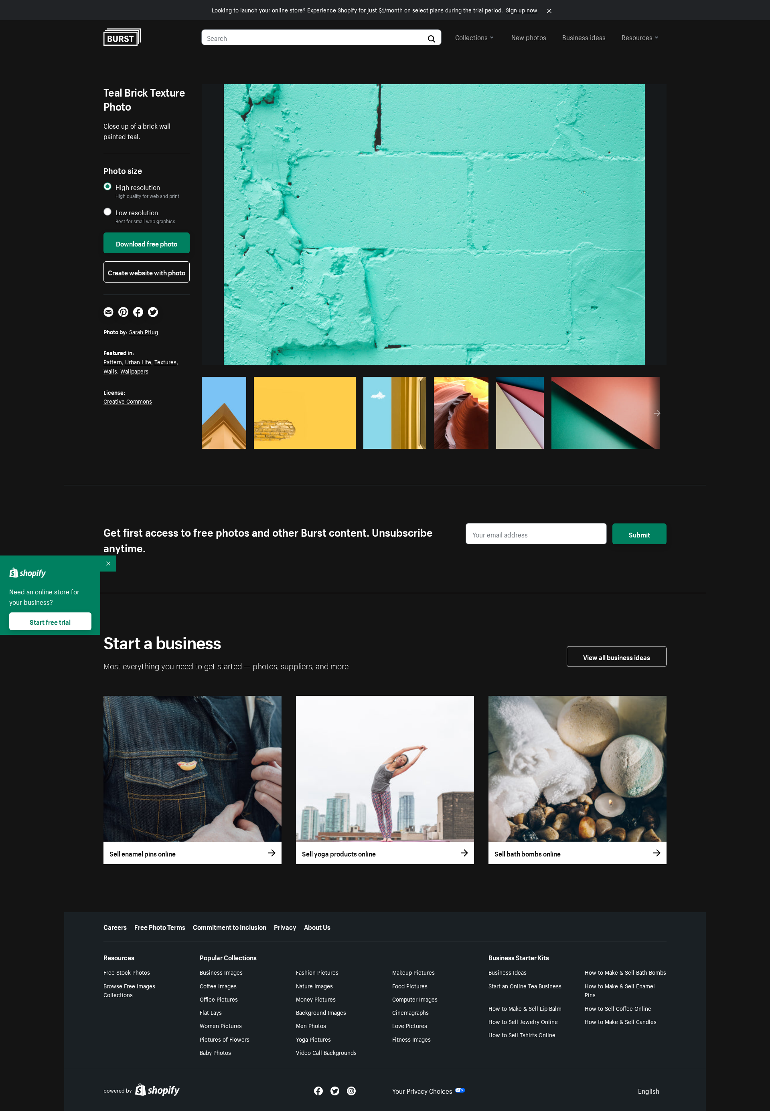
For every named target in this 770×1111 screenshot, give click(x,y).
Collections (471, 36)
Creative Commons (127, 400)
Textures (165, 361)
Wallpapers (134, 370)
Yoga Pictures (313, 1038)
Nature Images (314, 985)
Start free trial (50, 621)
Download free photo (146, 243)
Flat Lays (211, 1012)
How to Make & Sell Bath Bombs (625, 972)
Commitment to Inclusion (229, 926)
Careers (115, 926)
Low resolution (137, 212)
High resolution (138, 187)
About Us (317, 926)
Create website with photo (146, 272)
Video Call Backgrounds (326, 1052)
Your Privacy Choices (422, 1090)
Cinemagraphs (410, 1012)
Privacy (285, 926)
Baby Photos (215, 1052)
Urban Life (138, 361)
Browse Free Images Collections (129, 990)
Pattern (112, 361)
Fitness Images (411, 1038)
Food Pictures (410, 985)
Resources (637, 36)
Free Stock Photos (126, 972)
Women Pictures (221, 1025)
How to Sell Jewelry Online (523, 1021)
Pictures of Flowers (224, 1038)
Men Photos (311, 1025)
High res (300, 440)
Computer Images (415, 998)
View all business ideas (616, 656)
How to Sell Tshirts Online (521, 1034)
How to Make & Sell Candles (621, 1021)
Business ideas (584, 36)
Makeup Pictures (413, 972)
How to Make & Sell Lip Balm (524, 1008)
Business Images (221, 972)
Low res (225, 440)
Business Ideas (507, 972)
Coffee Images (218, 985)
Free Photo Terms (159, 926)
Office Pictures (219, 998)
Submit (639, 534)
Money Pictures (316, 998)
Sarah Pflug (143, 331)
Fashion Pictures (317, 972)
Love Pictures (409, 1025)
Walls (110, 370)
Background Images (321, 1012)
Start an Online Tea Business (524, 985)
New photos (528, 36)
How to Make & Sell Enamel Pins (620, 990)
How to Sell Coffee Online (618, 1008)
